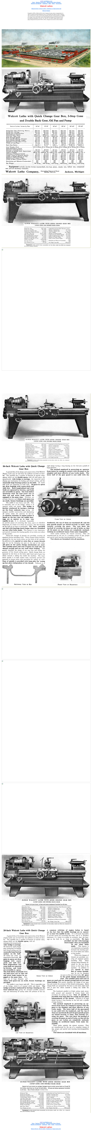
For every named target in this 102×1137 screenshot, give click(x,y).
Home (33, 2)
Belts (50, 3)
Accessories (59, 3)
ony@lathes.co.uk (48, 1)
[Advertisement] (46, 25)
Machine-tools (50, 2)
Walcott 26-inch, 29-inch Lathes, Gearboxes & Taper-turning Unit (46, 8)
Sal (54, 2)
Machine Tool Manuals (36, 3)
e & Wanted (57, 2)
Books (53, 3)
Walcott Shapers (46, 10)
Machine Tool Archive (41, 2)
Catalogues (45, 3)
